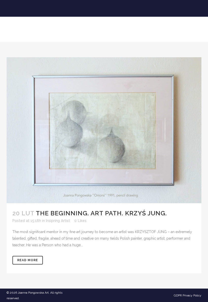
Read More (27, 260)
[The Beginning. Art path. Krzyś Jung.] (104, 130)
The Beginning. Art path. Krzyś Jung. (101, 213)
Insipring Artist (58, 221)
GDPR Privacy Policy (187, 295)
